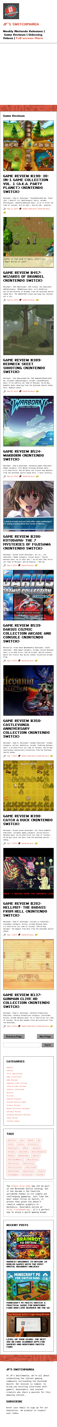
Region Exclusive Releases (18, 1108)
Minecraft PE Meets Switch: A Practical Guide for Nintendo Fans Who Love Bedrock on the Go (28, 1305)
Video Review (12, 1118)
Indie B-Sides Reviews (16, 1086)
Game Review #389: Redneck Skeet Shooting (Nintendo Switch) (24, 366)
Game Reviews (44, 209)
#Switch (35, 1155)
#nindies (11, 1152)
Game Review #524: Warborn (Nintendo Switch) (23, 455)
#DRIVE (30, 1140)
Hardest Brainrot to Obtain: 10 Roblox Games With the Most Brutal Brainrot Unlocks (27, 1264)
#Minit (25, 1148)
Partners (10, 1096)
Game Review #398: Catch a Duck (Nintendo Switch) (28, 820)
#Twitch (41, 1171)
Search (48, 1045)
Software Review (14, 1112)
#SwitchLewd (31, 1167)
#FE (38, 1140)
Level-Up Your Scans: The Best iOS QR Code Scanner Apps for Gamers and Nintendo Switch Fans (26, 1343)
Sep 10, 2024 (12, 391)
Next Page (45, 1036)
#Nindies (36, 1148)
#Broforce (12, 1140)
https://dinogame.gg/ (18, 1209)
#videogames (13, 1175)
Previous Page (14, 1036)
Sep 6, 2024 (12, 1026)
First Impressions (14, 1074)
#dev (22, 1140)
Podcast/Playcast (14, 1099)
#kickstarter (13, 1148)
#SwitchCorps (32, 1159)
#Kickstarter (33, 1144)
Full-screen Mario (29, 38)
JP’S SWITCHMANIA (21, 24)
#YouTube (40, 1175)
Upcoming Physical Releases (19, 1115)
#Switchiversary (15, 1167)
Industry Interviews (15, 1089)
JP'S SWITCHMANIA (20, 1369)
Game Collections (30, 209)
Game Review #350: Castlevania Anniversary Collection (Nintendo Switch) (26, 728)
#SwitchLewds (13, 1171)
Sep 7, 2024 (12, 756)
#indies (20, 1144)
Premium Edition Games (16, 1102)
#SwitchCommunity (15, 1159)
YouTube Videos (13, 1121)
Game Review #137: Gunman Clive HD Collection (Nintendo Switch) (26, 1001)
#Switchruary (28, 1171)
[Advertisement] (28, 75)
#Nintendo (23, 1152)
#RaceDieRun (23, 1155)
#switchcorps (13, 1163)
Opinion (10, 1093)
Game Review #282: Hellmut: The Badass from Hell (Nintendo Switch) (25, 909)
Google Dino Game (20, 1186)
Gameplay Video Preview (17, 1083)
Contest (10, 1071)
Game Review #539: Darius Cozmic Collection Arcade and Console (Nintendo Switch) (27, 633)
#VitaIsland (27, 1175)
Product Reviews (14, 1105)
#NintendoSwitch (38, 1152)
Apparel (10, 1067)
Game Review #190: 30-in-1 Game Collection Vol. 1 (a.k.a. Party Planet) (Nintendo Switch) (26, 184)
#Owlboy (11, 1155)
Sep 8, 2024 (12, 565)
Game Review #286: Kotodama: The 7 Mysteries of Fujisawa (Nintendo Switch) (27, 542)
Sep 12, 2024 (12, 209)
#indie (10, 1144)
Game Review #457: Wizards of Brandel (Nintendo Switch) (24, 276)
